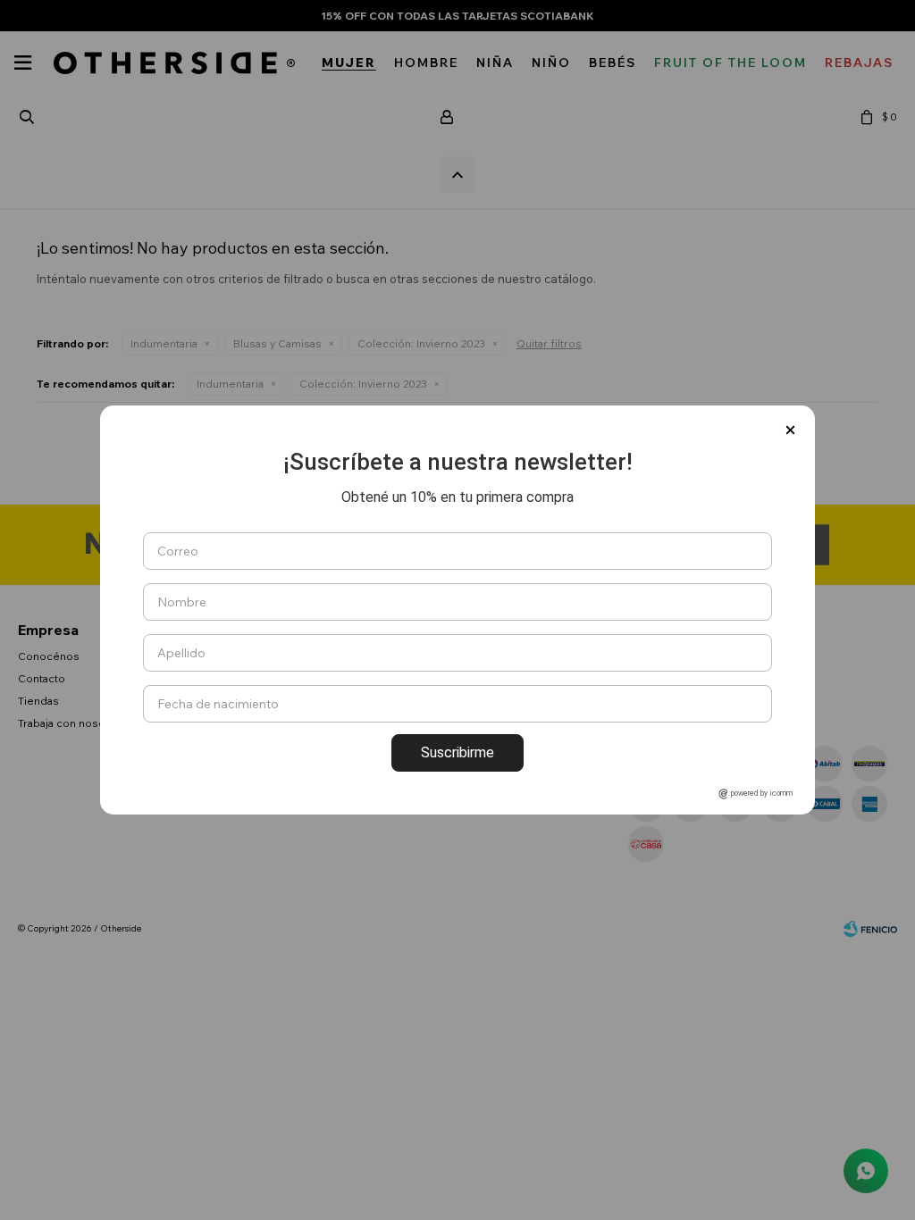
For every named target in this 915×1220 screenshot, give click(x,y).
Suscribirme (457, 752)
